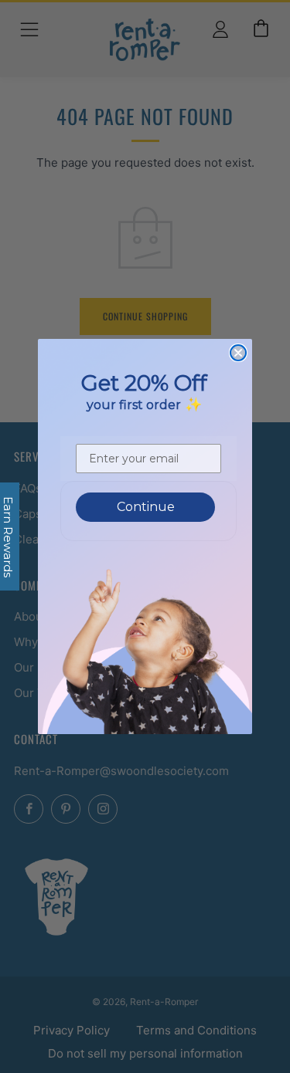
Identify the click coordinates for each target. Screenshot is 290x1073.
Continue (146, 506)
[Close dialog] (238, 352)
